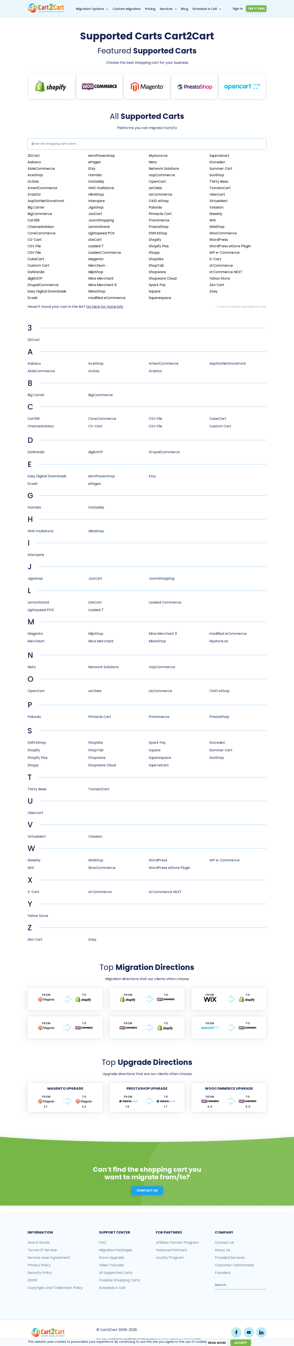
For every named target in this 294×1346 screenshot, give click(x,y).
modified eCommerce (106, 297)
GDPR (32, 1280)
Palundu (155, 207)
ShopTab (156, 265)
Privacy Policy (162, 1339)
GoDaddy (96, 181)
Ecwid (32, 297)
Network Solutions (164, 168)
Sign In (238, 8)
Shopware (157, 271)
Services (166, 9)
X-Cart (215, 259)
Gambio (95, 175)
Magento (96, 259)
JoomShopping (101, 220)
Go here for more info (104, 306)
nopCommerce (162, 175)
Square (155, 291)
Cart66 (34, 220)
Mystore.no (158, 155)
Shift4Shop (158, 233)
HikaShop (96, 194)
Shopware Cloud (162, 278)
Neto (153, 162)
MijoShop (95, 271)
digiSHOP (35, 278)
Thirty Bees (218, 181)
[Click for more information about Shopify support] (52, 86)
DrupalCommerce (43, 284)
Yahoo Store (219, 278)
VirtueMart (218, 200)
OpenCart (157, 181)
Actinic (33, 181)
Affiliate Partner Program (177, 1242)
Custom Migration (127, 9)
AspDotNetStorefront (46, 200)
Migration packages (115, 1250)
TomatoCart (220, 187)
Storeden (217, 162)
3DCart (34, 155)
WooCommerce (223, 233)
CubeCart (36, 259)
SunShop (216, 175)
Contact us (224, 1242)
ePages (94, 162)
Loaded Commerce (104, 252)
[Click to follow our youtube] (249, 1332)
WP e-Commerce (224, 252)
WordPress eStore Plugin (230, 246)
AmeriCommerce (42, 187)
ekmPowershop (101, 155)
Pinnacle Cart (160, 213)
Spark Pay (157, 284)
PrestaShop (159, 226)
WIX (212, 220)
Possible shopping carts (119, 1280)
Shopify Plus (159, 246)
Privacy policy (39, 1265)
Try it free (256, 8)
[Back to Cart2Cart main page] (46, 11)
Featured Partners (171, 1250)
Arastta (34, 194)
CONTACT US (147, 1190)
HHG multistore (101, 187)
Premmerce (159, 220)
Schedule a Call (204, 9)
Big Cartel (36, 207)
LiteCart (95, 239)
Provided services (230, 1257)
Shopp (154, 252)
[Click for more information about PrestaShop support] (194, 86)
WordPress (218, 239)
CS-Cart (35, 239)
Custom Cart (39, 265)
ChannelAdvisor (41, 226)
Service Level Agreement (49, 1257)
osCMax (155, 187)
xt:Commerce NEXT (225, 271)
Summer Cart (220, 168)
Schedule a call (112, 1287)
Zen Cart (216, 284)
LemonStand (99, 226)
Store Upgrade (111, 1257)
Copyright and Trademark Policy (55, 1287)
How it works (39, 1242)
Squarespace (160, 297)
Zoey (213, 291)
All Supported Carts (115, 1272)
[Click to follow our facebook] (236, 1332)
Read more (217, 1343)
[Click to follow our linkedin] (261, 1332)
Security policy (40, 1272)
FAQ (102, 1242)
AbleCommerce (41, 168)
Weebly (215, 213)
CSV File (34, 246)
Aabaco (34, 162)
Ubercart (217, 194)
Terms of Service (42, 1250)
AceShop (35, 175)
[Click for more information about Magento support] (147, 86)
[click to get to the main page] (48, 1332)
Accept (240, 1343)
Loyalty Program (170, 1257)
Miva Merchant (101, 278)
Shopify (155, 239)
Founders (223, 1272)
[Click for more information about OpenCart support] (242, 86)
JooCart (95, 213)
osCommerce (160, 194)
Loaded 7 (96, 246)
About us (222, 1250)
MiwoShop (96, 291)
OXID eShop (159, 200)
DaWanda (36, 271)
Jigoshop (96, 207)
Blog (184, 9)
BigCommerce (40, 213)
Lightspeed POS (101, 233)
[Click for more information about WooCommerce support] (99, 86)
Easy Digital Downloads (47, 291)
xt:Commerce (221, 265)
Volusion (216, 207)
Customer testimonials (234, 1265)
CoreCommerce (42, 233)
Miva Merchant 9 (102, 284)
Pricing (150, 9)
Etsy (91, 168)
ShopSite (156, 259)
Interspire (96, 200)
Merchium (96, 265)
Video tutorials (111, 1265)
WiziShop (216, 226)
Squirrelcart (219, 155)
